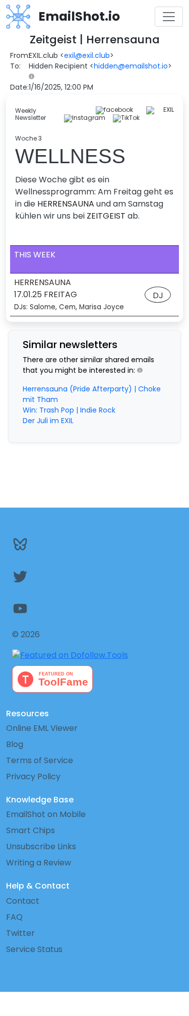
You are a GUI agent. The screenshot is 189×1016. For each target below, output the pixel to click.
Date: (19, 87)
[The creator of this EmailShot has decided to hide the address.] (33, 77)
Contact (22, 901)
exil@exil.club (87, 55)
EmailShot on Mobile (46, 814)
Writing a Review (38, 862)
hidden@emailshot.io (131, 66)
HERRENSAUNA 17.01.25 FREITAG (69, 294)
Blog (14, 744)
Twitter (20, 933)
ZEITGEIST (106, 216)
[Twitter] (94, 576)
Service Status (34, 949)
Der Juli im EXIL (48, 421)
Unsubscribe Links (41, 846)
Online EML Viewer (42, 728)
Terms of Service (39, 760)
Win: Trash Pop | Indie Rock (69, 410)
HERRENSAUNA (65, 204)
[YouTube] (94, 608)
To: (15, 66)
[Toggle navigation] (169, 17)
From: (20, 55)
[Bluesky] (94, 544)
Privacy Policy (33, 776)
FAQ (14, 917)
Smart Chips (30, 830)
